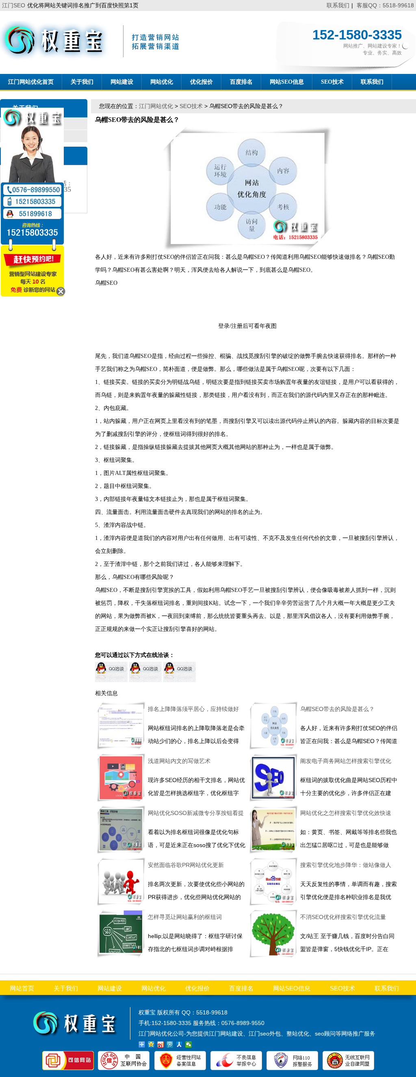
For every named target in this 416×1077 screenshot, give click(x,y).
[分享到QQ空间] (151, 1044)
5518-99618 (212, 1012)
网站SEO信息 (287, 82)
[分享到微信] (188, 1044)
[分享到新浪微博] (160, 1044)
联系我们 (338, 5)
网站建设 (121, 82)
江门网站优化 (156, 106)
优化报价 (201, 82)
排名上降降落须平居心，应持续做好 (193, 709)
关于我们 (82, 82)
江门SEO (13, 5)
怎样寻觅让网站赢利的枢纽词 (185, 917)
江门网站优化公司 (161, 1033)
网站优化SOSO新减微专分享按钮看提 (196, 813)
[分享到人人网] (179, 1044)
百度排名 (241, 82)
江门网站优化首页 (31, 82)
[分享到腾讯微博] (170, 1044)
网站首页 (22, 988)
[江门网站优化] (92, 58)
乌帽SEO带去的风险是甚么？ (337, 709)
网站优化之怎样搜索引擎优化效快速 (345, 813)
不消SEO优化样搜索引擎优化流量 (343, 917)
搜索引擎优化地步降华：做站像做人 (345, 865)
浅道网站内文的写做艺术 (179, 761)
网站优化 (161, 82)
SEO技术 (332, 82)
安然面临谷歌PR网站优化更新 (186, 865)
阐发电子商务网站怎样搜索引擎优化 (345, 761)
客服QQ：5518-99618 (385, 5)
